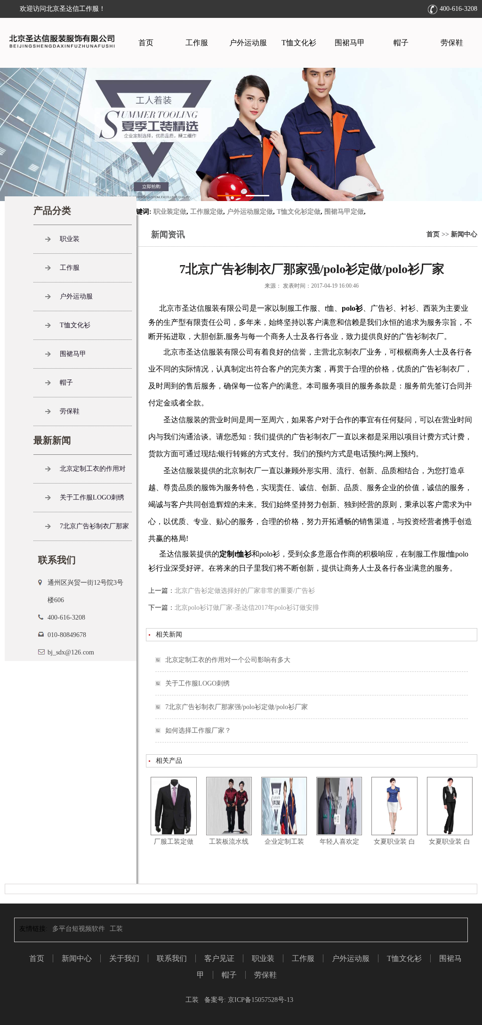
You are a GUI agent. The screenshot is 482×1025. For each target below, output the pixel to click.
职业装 (70, 238)
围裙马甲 (350, 43)
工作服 (196, 43)
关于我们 (124, 958)
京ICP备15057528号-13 (259, 999)
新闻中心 (464, 234)
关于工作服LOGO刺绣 (197, 683)
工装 (116, 928)
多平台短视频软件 (78, 928)
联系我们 (172, 958)
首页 (145, 43)
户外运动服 (248, 43)
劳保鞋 (452, 43)
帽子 (401, 43)
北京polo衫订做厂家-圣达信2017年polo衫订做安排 (247, 607)
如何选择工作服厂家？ (198, 730)
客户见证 (219, 958)
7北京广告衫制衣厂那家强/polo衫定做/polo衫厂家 (236, 706)
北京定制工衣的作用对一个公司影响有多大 (227, 659)
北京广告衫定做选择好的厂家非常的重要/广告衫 (245, 590)
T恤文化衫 (298, 43)
